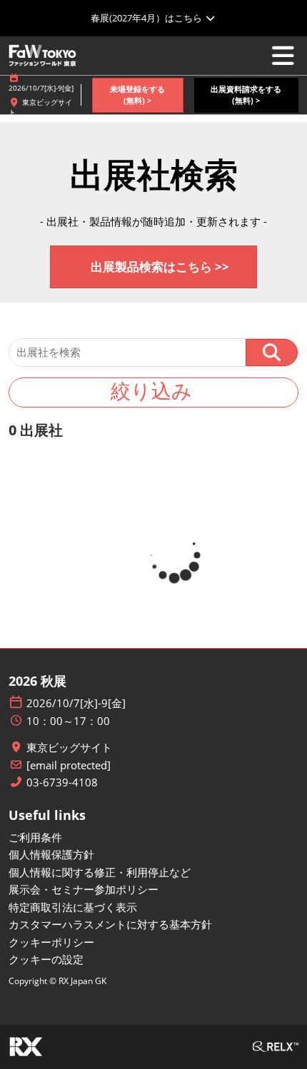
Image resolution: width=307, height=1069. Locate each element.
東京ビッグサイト (69, 747)
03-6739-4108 (62, 782)
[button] (137, 95)
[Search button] (272, 352)
